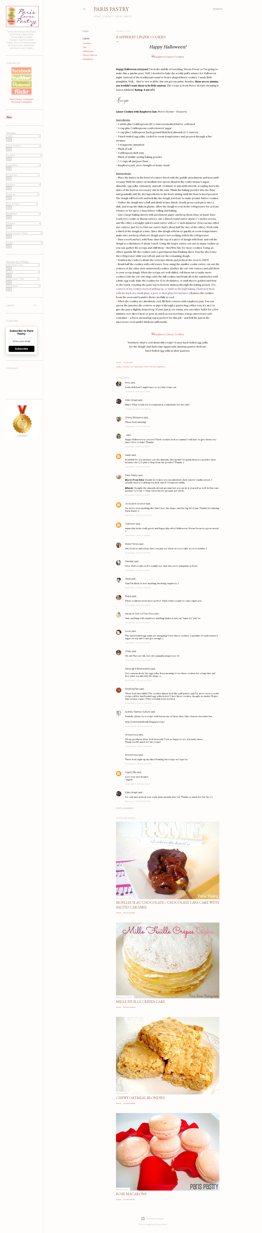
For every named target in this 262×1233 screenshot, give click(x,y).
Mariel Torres (131, 544)
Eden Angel (131, 400)
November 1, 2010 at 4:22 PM (138, 588)
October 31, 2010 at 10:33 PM (137, 409)
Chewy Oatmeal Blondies (140, 1097)
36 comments (129, 1007)
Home (97, 16)
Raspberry (88, 59)
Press (118, 16)
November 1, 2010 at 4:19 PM (137, 570)
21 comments (129, 1199)
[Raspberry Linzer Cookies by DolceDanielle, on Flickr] (168, 56)
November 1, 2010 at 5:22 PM (137, 622)
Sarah (128, 455)
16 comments (129, 913)
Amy (127, 382)
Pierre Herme (90, 55)
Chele (128, 651)
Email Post (128, 362)
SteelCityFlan (132, 689)
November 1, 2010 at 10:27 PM (138, 680)
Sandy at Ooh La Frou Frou (139, 613)
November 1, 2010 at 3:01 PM (137, 553)
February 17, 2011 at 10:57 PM (137, 801)
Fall (84, 47)
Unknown (130, 523)
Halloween (88, 51)
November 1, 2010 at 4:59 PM (137, 605)
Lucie (128, 631)
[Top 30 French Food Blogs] (22, 437)
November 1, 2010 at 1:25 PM (137, 535)
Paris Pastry (111, 9)
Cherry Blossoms (134, 417)
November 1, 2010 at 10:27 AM (138, 515)
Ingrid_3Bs (130, 772)
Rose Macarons (131, 1193)
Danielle (129, 561)
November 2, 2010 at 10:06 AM (138, 726)
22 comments (129, 1103)
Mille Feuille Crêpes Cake (140, 1001)
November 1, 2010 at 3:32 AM (137, 426)
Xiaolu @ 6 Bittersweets (137, 668)
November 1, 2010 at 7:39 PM (137, 643)
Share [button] (86, 31)
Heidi (128, 578)
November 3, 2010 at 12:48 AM (138, 746)
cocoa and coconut (135, 503)
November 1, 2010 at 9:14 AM (137, 495)
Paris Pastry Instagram (22, 99)
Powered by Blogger (155, 1218)
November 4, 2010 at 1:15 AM (137, 784)
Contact (107, 16)
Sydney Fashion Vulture (137, 711)
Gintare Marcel (160, 1224)
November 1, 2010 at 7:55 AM (137, 467)
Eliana (128, 596)
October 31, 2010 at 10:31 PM (137, 391)
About (128, 16)
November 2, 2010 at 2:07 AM (138, 703)
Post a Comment (124, 808)
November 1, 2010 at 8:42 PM (138, 660)
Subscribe (21, 348)
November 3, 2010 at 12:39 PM (138, 764)
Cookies (87, 43)
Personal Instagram (21, 102)
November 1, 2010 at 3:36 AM (137, 446)
